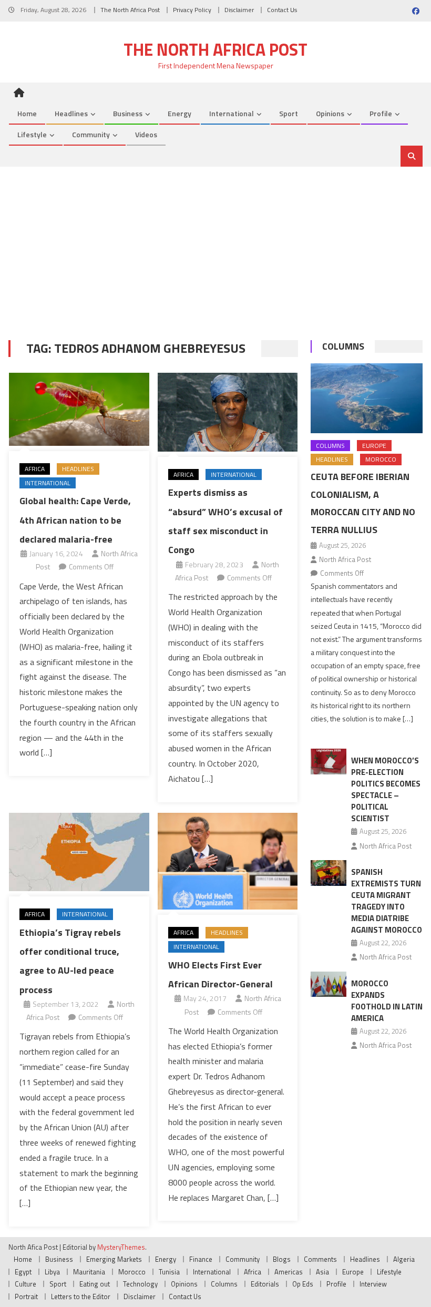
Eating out (94, 1284)
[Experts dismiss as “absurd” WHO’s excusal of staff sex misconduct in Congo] (228, 412)
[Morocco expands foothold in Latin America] (328, 984)
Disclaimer (239, 10)
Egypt (23, 1272)
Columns (343, 346)
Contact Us (282, 10)
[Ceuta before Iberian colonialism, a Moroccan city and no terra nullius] (367, 398)
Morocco (380, 459)
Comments (320, 1259)
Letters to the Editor (80, 1296)
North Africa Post (345, 559)
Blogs (282, 1259)
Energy (179, 113)
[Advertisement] (215, 245)
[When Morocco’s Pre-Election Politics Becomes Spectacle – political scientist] (328, 761)
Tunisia (169, 1272)
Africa (35, 469)
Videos (146, 134)
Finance (200, 1259)
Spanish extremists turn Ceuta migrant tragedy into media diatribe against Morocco (386, 901)
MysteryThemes (121, 1247)
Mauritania (89, 1272)
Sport (288, 113)
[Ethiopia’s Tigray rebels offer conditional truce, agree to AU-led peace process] (79, 852)
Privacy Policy (192, 10)
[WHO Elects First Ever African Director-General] (228, 861)
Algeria (404, 1259)
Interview (373, 1284)
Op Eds (302, 1284)
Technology (140, 1284)
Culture (25, 1284)
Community (91, 134)
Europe (374, 446)
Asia (322, 1272)
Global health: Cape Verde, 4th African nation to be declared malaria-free (75, 520)
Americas (288, 1272)
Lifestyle (32, 134)
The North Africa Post (130, 10)
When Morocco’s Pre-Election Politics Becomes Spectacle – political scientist (385, 789)
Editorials (265, 1284)
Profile (381, 113)
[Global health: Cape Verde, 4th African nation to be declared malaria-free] (79, 409)
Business (127, 113)
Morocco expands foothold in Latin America (387, 1000)
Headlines (71, 113)
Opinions (330, 113)
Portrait (26, 1296)
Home (27, 113)
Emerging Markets (114, 1259)
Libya (52, 1272)
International (231, 113)
